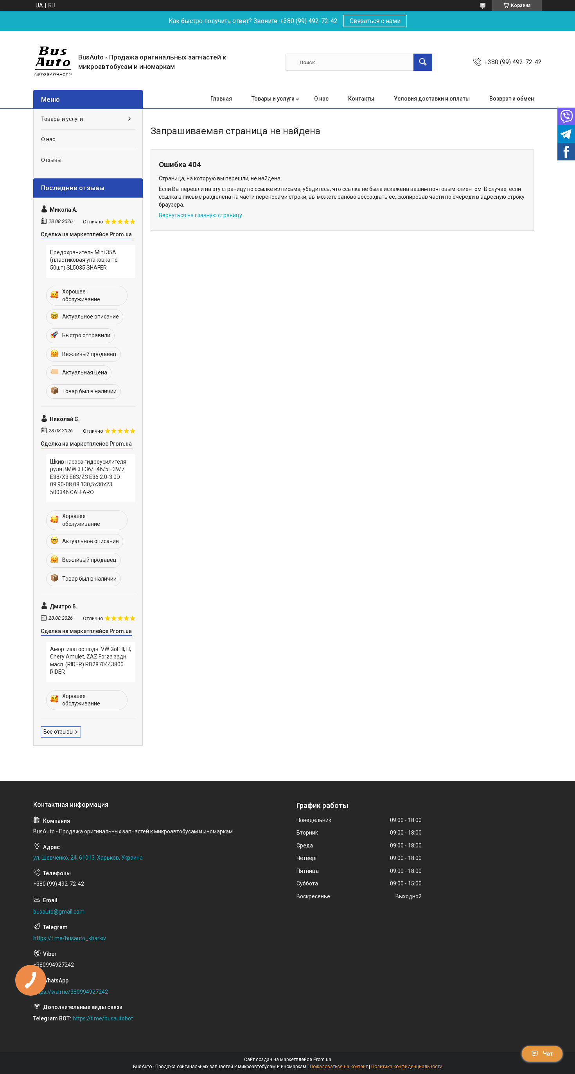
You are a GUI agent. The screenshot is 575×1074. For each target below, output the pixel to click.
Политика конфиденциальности (406, 1066)
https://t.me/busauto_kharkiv (69, 938)
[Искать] (422, 62)
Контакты (361, 98)
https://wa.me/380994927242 (70, 992)
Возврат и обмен (511, 98)
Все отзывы (58, 732)
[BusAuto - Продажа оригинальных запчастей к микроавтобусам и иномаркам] (52, 62)
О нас (321, 98)
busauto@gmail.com (58, 911)
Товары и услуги (273, 98)
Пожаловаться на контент (339, 1066)
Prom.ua (322, 1059)
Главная (221, 98)
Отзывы (51, 160)
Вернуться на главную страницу (200, 215)
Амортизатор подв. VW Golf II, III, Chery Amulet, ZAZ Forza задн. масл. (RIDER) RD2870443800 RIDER (90, 660)
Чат (548, 1054)
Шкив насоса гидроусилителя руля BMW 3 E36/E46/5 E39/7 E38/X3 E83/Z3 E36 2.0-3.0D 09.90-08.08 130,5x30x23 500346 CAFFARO (88, 477)
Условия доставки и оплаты (432, 98)
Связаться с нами (375, 21)
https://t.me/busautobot (103, 1018)
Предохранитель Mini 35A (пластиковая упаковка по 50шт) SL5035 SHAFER (84, 260)
